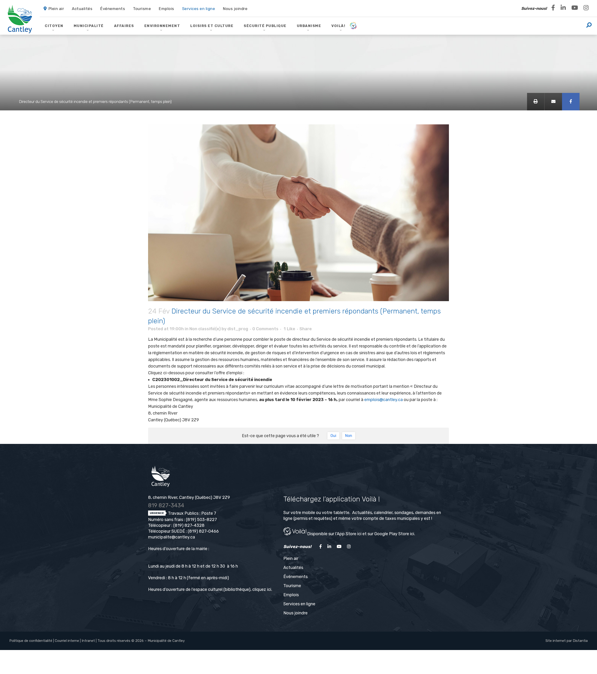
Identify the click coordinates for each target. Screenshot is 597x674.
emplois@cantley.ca (383, 399)
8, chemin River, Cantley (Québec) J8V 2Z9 (189, 497)
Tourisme (292, 585)
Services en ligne (299, 603)
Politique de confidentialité (30, 641)
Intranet (88, 641)
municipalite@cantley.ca (171, 537)
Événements (295, 576)
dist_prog (237, 328)
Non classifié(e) (205, 328)
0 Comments (265, 328)
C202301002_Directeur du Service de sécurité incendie (212, 379)
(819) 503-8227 (201, 519)
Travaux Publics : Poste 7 (191, 513)
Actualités (293, 567)
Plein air (290, 558)
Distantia (580, 641)
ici (269, 589)
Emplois (291, 594)
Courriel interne (67, 641)
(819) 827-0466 (203, 531)
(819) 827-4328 (189, 525)
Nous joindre (295, 613)
